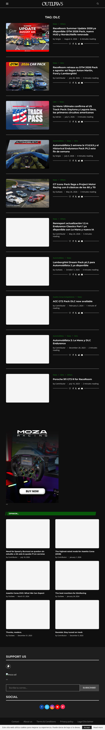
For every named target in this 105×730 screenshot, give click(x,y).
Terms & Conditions (46, 721)
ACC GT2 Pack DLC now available (72, 301)
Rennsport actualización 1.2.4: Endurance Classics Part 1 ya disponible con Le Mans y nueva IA (73, 226)
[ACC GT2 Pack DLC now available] (27, 310)
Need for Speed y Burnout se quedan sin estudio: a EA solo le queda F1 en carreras (25, 552)
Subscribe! (89, 688)
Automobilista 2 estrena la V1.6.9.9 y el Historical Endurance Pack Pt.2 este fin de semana (76, 148)
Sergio (58, 39)
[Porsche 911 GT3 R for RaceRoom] (27, 388)
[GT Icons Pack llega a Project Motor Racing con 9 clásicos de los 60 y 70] (27, 193)
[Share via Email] (82, 43)
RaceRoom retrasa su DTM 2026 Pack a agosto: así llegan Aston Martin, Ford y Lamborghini (75, 70)
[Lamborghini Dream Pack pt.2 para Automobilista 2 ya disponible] (27, 271)
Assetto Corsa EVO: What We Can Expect (25, 593)
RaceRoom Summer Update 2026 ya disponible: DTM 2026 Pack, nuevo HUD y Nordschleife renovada (74, 31)
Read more (98, 727)
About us (28, 721)
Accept (87, 727)
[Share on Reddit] (79, 43)
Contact (15, 721)
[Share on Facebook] (73, 43)
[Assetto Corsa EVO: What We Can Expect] (28, 575)
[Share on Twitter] (76, 43)
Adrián (58, 117)
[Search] (97, 4)
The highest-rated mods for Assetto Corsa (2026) (74, 552)
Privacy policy (66, 721)
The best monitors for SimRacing (70, 593)
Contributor (60, 78)
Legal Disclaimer (85, 721)
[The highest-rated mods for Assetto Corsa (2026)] (77, 533)
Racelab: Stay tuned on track (68, 632)
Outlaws (58, 192)
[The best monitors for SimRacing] (77, 575)
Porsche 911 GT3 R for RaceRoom (72, 379)
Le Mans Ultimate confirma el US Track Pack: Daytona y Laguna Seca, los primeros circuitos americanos (74, 109)
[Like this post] (70, 43)
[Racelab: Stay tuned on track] (77, 614)
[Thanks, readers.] (28, 614)
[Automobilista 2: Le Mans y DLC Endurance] (27, 349)
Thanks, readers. (14, 632)
